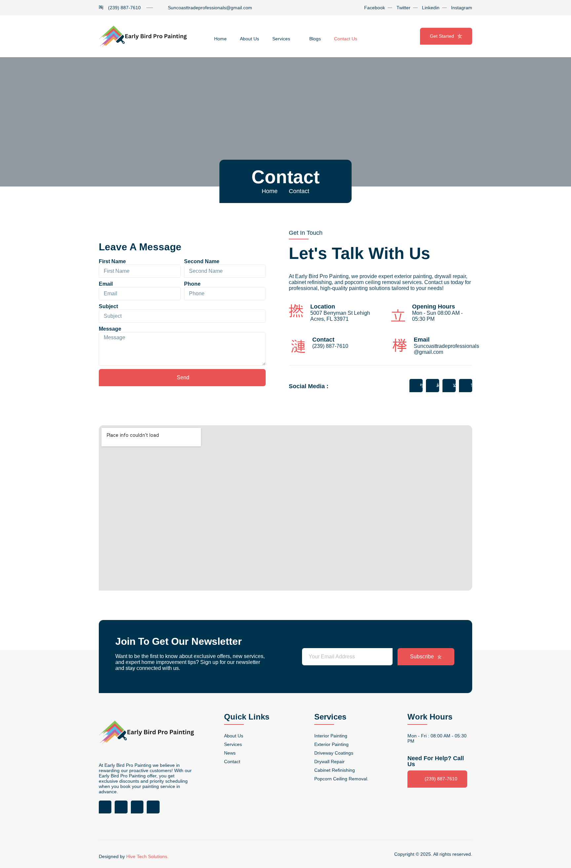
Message (110, 329)
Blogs (315, 38)
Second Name (201, 261)
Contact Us (345, 38)
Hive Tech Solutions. (147, 856)
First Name (112, 261)
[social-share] (416, 385)
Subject (108, 306)
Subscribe (422, 656)
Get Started (442, 36)
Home (220, 38)
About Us (249, 38)
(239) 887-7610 (441, 778)
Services (281, 38)
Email (106, 284)
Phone (192, 284)
